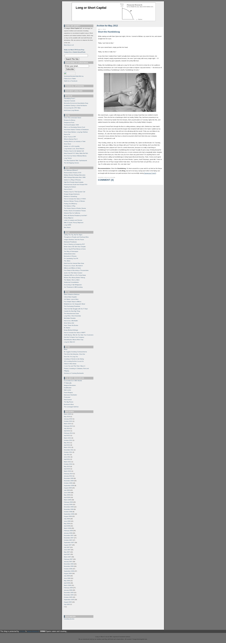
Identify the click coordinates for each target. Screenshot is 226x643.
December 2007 (69, 535)
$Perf (65, 349)
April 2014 (67, 430)
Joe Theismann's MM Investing (73, 287)
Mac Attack (67, 227)
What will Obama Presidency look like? (75, 215)
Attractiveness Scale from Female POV (75, 184)
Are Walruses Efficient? (71, 170)
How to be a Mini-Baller (71, 320)
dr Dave (22, 631)
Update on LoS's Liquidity (72, 146)
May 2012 (67, 442)
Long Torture (68, 158)
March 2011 (67, 461)
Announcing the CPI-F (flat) (72, 108)
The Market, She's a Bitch (72, 280)
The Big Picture (68, 402)
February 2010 (68, 473)
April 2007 (67, 554)
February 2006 (68, 587)
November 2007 (69, 537)
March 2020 (67, 414)
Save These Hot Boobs (71, 325)
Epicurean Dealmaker (70, 395)
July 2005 (67, 604)
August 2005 (68, 602)
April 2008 (67, 526)
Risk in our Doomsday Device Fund (74, 127)
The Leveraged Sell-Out (71, 406)
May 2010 (67, 466)
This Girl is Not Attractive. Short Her (74, 354)
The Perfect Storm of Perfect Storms (75, 208)
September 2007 (69, 542)
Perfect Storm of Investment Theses (75, 210)
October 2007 (68, 540)
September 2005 (69, 599)
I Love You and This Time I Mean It (74, 366)
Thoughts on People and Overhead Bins (76, 237)
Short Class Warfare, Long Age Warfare (76, 132)
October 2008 (68, 511)
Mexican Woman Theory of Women (74, 201)
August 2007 (68, 545)
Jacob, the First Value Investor (73, 273)
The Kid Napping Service (71, 163)
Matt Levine (67, 390)
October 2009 (68, 483)
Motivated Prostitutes (70, 242)
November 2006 (69, 566)
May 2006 (67, 580)
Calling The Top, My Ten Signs (73, 234)
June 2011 (67, 457)
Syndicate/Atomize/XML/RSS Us (73, 76)
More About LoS (69, 45)
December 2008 (69, 507)
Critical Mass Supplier (70, 297)
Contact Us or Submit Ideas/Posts (74, 52)
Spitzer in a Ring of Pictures (72, 180)
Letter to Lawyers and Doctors (73, 220)
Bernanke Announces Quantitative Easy (76, 103)
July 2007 (67, 547)
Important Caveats (69, 101)
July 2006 (67, 576)
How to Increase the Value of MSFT (74, 332)
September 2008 (69, 514)
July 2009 (67, 490)
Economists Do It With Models (73, 380)
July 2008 (67, 518)
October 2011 (68, 452)
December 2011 (69, 450)
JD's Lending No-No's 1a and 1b (74, 361)
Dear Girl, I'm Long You (71, 356)
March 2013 (67, 438)
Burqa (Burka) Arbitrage (71, 330)
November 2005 (69, 595)
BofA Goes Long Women (71, 110)
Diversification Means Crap (73, 339)
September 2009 (69, 485)
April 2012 (67, 445)
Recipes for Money (69, 120)
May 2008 (67, 523)
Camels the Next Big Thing (72, 311)
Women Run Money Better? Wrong (74, 277)
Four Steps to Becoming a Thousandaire (76, 270)
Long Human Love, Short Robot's (74, 148)
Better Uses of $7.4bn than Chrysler (75, 246)
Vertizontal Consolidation (71, 282)
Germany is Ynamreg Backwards (74, 373)
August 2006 (68, 573)
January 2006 (68, 590)
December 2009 (69, 478)
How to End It (68, 189)
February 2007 (68, 559)
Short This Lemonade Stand (72, 117)
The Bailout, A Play (69, 206)
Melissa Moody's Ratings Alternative (74, 175)
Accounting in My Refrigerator (73, 284)
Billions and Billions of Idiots (72, 268)
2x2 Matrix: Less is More (71, 299)
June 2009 (67, 492)
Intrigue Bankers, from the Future (74, 239)
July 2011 (67, 454)
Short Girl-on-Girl (69, 323)
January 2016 (68, 419)
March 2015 (67, 423)
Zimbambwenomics (69, 253)
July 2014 (67, 428)
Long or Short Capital (91, 7)
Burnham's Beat (69, 404)
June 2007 (67, 549)
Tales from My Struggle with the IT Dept (76, 308)
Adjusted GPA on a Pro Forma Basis (75, 275)
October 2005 (68, 597)
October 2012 (68, 440)
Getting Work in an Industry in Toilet (74, 141)
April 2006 (67, 583)
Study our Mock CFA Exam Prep (74, 49)
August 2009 (68, 488)
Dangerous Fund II (150, 173)
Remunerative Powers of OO (72, 172)
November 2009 (69, 480)
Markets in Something (70, 196)
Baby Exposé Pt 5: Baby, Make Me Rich (76, 153)
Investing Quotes (69, 619)
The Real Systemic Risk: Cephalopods (75, 160)
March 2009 (67, 499)
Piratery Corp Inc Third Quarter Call (74, 191)
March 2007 (67, 557)
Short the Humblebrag (109, 32)
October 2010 (68, 464)
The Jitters (67, 261)
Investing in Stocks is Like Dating (74, 359)
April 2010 (67, 469)
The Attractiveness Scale (71, 313)
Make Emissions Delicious (71, 294)
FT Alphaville (68, 383)
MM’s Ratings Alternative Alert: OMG (75, 177)
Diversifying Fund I (69, 98)
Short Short (67, 144)
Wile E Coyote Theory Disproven (73, 222)
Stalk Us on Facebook (70, 81)
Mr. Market (67, 327)
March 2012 (67, 447)
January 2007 (68, 561)
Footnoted (67, 397)
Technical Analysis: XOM (71, 125)
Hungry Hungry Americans (72, 194)
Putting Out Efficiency (70, 203)
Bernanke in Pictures (70, 256)
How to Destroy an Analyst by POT (74, 244)
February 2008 (68, 530)
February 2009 (68, 502)
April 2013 (67, 435)
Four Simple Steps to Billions (72, 301)
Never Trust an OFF (70, 136)
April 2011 (67, 459)
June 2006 (67, 578)
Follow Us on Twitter (70, 78)
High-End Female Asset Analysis (73, 182)
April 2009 (67, 497)
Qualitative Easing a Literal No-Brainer (75, 105)
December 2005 (69, 592)
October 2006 (68, 568)
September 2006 (69, 571)
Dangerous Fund (69, 122)
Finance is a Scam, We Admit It (73, 265)
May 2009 (67, 495)
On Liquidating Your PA (71, 258)
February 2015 (68, 426)
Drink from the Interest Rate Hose (74, 263)
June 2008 (67, 521)
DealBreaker (67, 387)
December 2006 (69, 564)
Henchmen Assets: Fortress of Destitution (76, 129)
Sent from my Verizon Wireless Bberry (75, 156)
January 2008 (68, 533)
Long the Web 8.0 (69, 342)
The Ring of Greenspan (71, 251)
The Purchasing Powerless (72, 306)
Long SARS (67, 225)
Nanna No (67, 134)
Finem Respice (68, 392)
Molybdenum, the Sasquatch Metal (74, 304)
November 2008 (69, 509)
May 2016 (67, 416)
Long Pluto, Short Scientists (72, 316)
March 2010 (67, 471)
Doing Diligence (68, 218)
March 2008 (67, 528)
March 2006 (67, 585)
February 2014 (68, 433)
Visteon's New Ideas (70, 363)
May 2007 (67, 552)
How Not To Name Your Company (74, 337)
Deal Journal (68, 399)
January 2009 (68, 504)
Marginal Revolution (70, 385)
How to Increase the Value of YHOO (75, 198)
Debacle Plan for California (72, 213)
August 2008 (68, 516)
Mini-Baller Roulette (70, 318)
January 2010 (68, 476)
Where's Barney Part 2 (71, 139)
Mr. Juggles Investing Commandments (75, 351)
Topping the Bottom (70, 187)
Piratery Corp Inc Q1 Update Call (74, 151)
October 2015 (68, 421)
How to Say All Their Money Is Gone (75, 249)
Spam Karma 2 (33, 631)
